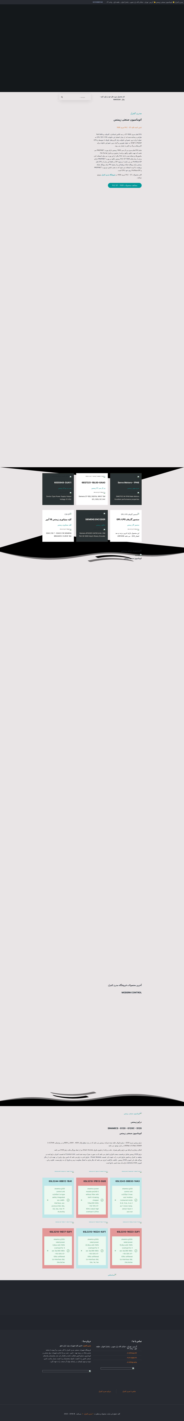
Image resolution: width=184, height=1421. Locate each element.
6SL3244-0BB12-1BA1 (60, 1181)
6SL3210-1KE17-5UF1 (61, 1232)
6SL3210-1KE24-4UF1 (94, 1232)
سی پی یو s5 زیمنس (64, 488)
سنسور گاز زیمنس (133, 525)
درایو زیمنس (136, 1122)
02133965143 (98, 2)
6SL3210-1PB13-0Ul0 (94, 1181)
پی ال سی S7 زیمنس (98, 488)
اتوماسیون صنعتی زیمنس (128, 119)
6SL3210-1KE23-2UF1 (128, 1232)
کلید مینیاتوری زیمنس (64, 525)
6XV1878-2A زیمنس (130, 1018)
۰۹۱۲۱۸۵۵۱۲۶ (131, 1358)
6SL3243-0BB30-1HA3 (127, 1181)
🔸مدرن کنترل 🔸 (88, 1414)
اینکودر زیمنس (100, 525)
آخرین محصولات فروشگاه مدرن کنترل (125, 985)
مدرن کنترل (136, 113)
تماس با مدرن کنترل (129, 1391)
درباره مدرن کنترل (105, 1391)
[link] (132, 1172)
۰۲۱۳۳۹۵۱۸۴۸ (131, 1362)
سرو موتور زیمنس (133, 488)
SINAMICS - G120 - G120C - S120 (125, 1128)
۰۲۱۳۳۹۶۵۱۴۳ (131, 1353)
